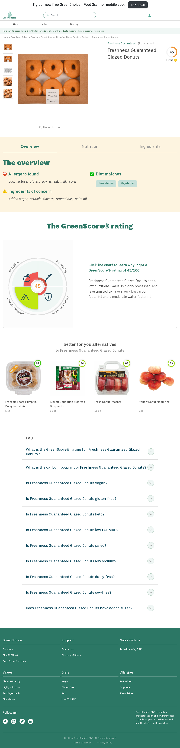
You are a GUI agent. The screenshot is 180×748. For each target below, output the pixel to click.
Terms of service (82, 742)
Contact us (67, 649)
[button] (69, 15)
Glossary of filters (71, 655)
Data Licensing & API (131, 649)
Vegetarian (127, 183)
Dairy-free (125, 681)
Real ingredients (11, 693)
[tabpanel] (90, 179)
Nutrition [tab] (90, 146)
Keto (64, 693)
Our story (8, 649)
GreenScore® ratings (14, 661)
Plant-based (9, 699)
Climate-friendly (11, 681)
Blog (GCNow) (10, 655)
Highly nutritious (11, 687)
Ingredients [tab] (150, 146)
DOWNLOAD (138, 5)
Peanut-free (127, 693)
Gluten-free (68, 687)
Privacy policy (104, 742)
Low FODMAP (69, 699)
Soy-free (125, 687)
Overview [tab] (30, 146)
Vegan (65, 681)
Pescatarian (106, 183)
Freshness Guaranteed (121, 43)
